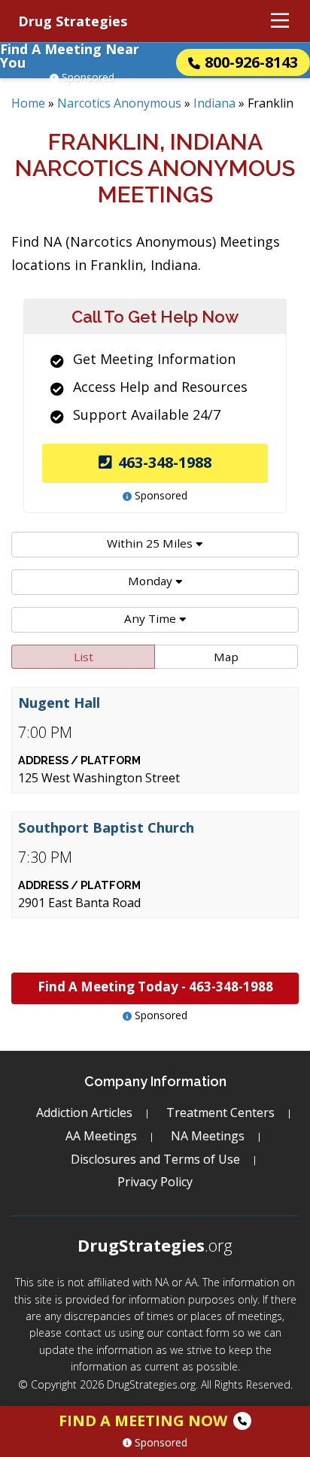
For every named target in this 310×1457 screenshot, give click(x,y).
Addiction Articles (84, 1112)
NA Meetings (208, 1136)
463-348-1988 (164, 462)
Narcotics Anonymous (119, 103)
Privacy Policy (155, 1181)
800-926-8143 (251, 62)
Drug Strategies (72, 21)
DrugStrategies (155, 1245)
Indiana (214, 103)
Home (28, 103)
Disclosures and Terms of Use (155, 1159)
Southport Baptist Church (106, 827)
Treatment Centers (220, 1112)
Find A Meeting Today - (155, 986)
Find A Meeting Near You (69, 55)
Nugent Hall (59, 703)
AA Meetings (101, 1136)
